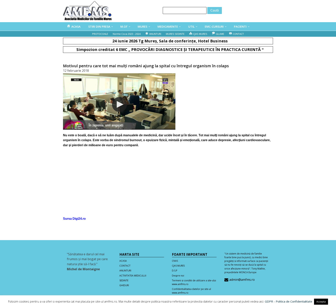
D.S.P (174, 270)
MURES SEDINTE (175, 34)
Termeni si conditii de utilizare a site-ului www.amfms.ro (194, 282)
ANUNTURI (125, 270)
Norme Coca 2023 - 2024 (127, 34)
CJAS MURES (178, 265)
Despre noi (178, 275)
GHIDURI (124, 285)
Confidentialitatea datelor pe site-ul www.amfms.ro (191, 290)
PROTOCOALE (100, 34)
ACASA (123, 260)
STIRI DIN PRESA (99, 26)
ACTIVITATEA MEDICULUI (132, 275)
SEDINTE (123, 280)
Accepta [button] (321, 301)
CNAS (175, 260)
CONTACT (124, 265)
